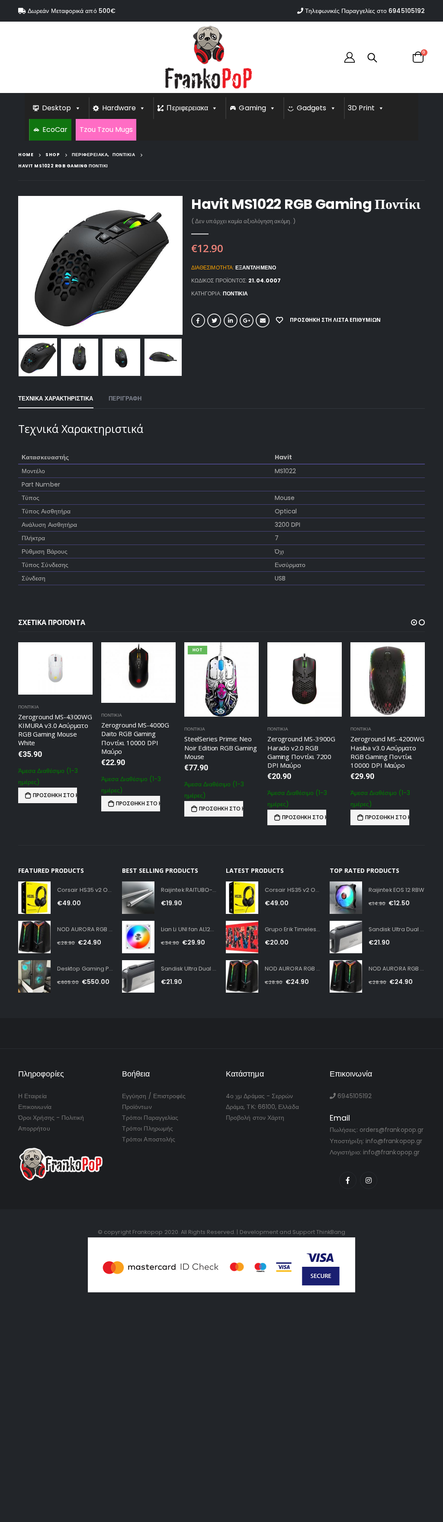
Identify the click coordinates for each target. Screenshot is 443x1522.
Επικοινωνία (34, 1106)
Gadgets (312, 108)
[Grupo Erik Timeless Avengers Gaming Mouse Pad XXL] (242, 937)
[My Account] (349, 57)
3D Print (361, 108)
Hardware (119, 108)
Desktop (56, 108)
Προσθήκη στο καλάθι (55, 803)
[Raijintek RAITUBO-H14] (138, 897)
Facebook (198, 320)
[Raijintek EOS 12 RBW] (346, 897)
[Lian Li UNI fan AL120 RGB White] (138, 937)
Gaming (252, 108)
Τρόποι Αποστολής (148, 1139)
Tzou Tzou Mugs (106, 130)
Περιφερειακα (187, 108)
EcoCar (54, 130)
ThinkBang (330, 1232)
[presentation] (180, 265)
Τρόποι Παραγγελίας (150, 1117)
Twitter (214, 320)
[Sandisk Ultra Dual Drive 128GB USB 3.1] (138, 976)
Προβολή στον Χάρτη (255, 1117)
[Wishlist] (394, 57)
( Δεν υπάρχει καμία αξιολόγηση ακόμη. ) (243, 221)
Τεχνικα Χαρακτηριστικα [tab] (55, 398)
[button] (414, 622)
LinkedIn (231, 320)
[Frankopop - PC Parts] (208, 57)
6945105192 (406, 10)
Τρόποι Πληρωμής (147, 1128)
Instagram (368, 1180)
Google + (247, 320)
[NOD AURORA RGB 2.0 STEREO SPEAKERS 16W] (34, 937)
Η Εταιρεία (32, 1096)
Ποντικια (235, 293)
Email (263, 320)
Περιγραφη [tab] (125, 398)
